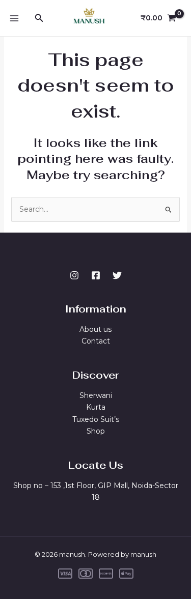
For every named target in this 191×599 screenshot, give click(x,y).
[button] (39, 18)
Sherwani (95, 395)
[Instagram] (74, 275)
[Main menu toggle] (14, 18)
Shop (96, 431)
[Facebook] (95, 275)
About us (95, 329)
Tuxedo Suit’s (95, 419)
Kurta (95, 407)
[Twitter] (117, 275)
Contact (95, 341)
